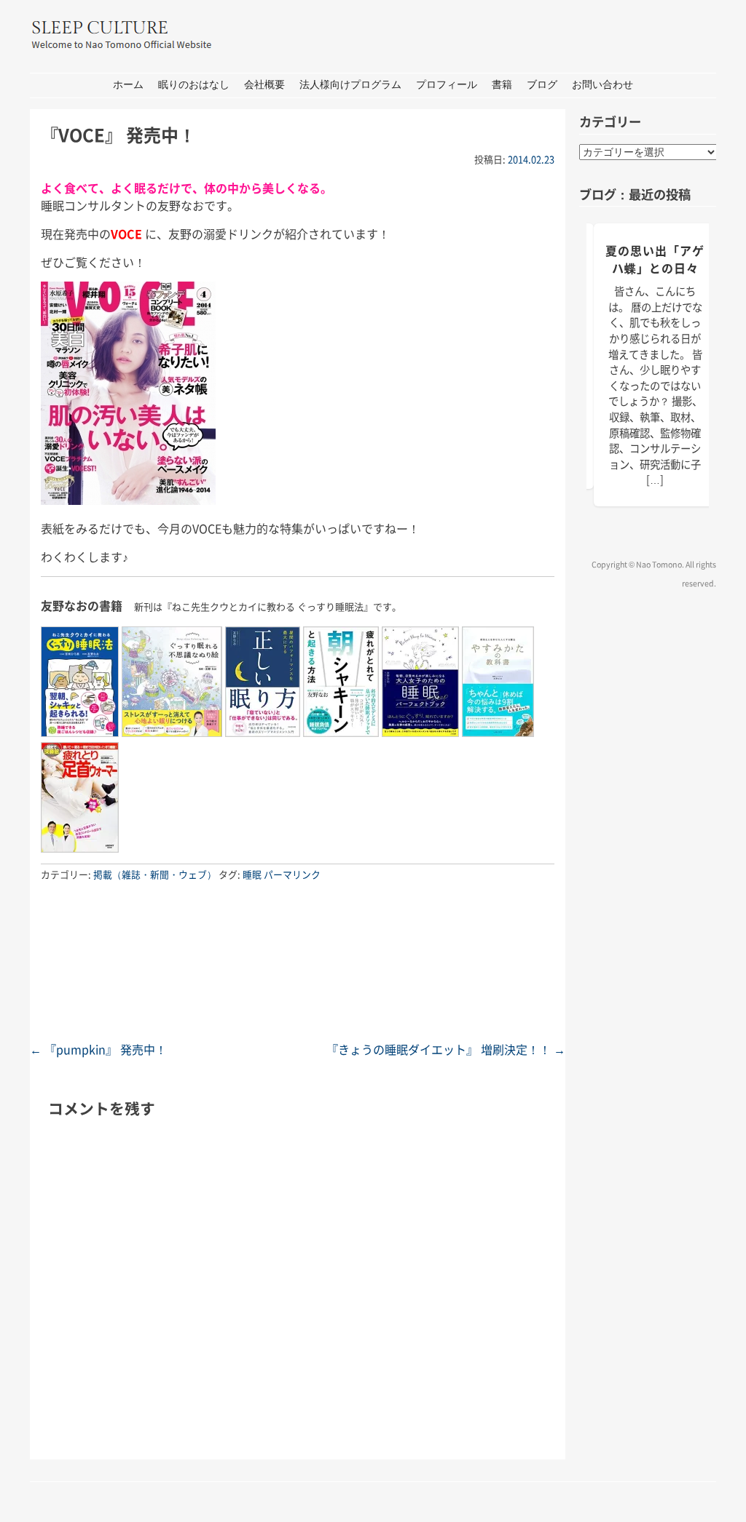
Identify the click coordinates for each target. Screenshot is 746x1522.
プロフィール (446, 85)
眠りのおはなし (193, 85)
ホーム (128, 85)
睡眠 (252, 874)
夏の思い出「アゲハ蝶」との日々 (654, 259)
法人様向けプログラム (350, 85)
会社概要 (264, 85)
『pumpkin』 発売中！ (98, 1049)
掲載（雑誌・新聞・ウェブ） (154, 874)
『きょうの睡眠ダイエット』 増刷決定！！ (445, 1049)
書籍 (502, 85)
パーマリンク (292, 874)
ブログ (542, 85)
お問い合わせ (602, 85)
